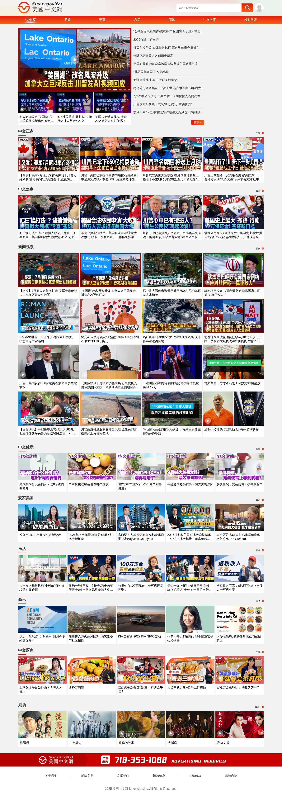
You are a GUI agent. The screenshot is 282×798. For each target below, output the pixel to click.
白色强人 (75, 742)
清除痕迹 (231, 775)
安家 (102, 19)
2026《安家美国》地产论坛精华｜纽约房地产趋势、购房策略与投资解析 (190, 539)
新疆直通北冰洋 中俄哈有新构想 (155, 80)
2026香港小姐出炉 (146, 39)
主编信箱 (195, 775)
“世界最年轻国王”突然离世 (151, 72)
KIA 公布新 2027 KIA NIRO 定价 (139, 636)
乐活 (137, 19)
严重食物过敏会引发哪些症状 (89, 484)
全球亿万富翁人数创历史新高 (153, 55)
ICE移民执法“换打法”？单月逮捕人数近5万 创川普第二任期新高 (74, 121)
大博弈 (172, 742)
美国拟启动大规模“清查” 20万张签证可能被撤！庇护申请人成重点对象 (112, 121)
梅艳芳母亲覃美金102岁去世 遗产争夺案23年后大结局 (168, 88)
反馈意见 (87, 775)
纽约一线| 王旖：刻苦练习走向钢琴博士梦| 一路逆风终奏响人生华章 (91, 589)
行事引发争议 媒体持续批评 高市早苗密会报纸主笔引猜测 (168, 47)
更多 (197, 122)
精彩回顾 (250, 19)
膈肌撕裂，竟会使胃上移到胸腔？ (240, 484)
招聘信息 (159, 775)
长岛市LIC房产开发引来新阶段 (40, 534)
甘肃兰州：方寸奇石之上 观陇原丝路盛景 (232, 383)
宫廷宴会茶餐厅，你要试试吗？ (238, 687)
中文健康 (210, 19)
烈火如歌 (223, 742)
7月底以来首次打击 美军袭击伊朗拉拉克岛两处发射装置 (168, 96)
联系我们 (123, 775)
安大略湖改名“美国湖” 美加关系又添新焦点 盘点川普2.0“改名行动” (36, 121)
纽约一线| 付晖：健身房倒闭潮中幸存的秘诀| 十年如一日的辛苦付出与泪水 (189, 589)
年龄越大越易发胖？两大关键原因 (190, 484)
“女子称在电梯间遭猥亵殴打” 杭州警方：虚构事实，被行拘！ (168, 31)
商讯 (172, 19)
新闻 (67, 19)
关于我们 (51, 775)
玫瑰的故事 (126, 742)
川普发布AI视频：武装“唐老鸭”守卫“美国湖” (162, 104)
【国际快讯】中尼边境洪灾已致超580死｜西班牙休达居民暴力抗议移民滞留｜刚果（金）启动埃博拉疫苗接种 (48, 433)
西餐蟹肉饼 (76, 687)
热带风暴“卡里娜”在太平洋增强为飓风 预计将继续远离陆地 (168, 112)
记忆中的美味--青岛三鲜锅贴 (186, 687)
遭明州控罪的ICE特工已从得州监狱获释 (231, 429)
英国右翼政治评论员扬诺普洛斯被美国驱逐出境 (165, 63)
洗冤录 (24, 742)
